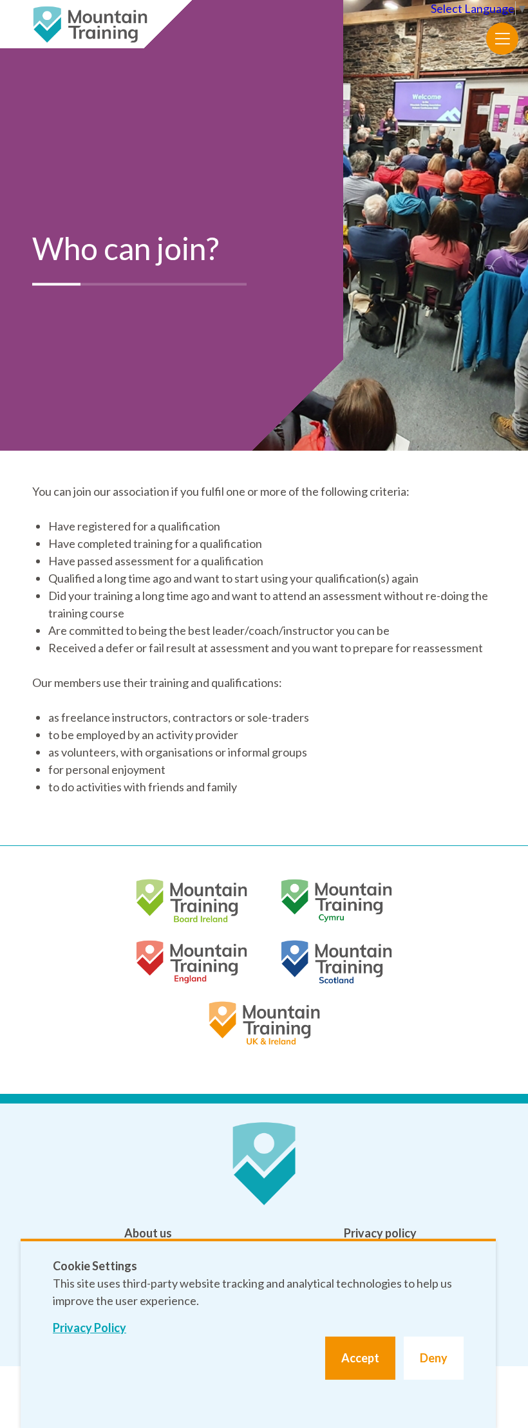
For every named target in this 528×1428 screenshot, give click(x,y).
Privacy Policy (89, 1327)
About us (148, 1233)
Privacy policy (380, 1233)
